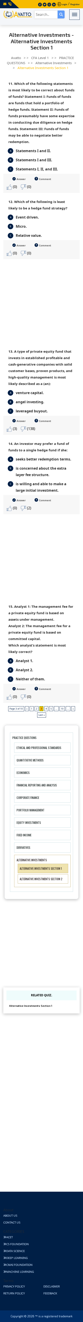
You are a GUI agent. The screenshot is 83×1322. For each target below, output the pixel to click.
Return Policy (14, 1293)
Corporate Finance (28, 797)
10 (62, 708)
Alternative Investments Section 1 (41, 868)
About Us (10, 1216)
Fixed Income (24, 835)
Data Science (15, 1251)
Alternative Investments (32, 860)
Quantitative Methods (30, 760)
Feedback (50, 1293)
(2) (28, 507)
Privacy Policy (14, 1286)
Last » (42, 714)
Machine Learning (20, 1272)
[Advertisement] (41, 301)
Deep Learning (17, 1258)
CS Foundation (17, 1244)
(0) (14, 186)
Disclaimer (51, 1286)
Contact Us (11, 1222)
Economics (23, 772)
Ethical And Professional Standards (39, 747)
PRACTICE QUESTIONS (24, 737)
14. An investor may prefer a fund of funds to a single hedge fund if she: (38, 446)
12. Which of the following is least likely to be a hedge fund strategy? (37, 204)
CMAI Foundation (19, 1265)
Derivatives (23, 847)
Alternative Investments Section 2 (41, 879)
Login (64, 4)
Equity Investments (29, 822)
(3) (14, 428)
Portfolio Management (30, 810)
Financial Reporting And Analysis (37, 785)
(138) (30, 428)
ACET (9, 1237)
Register (75, 4)
